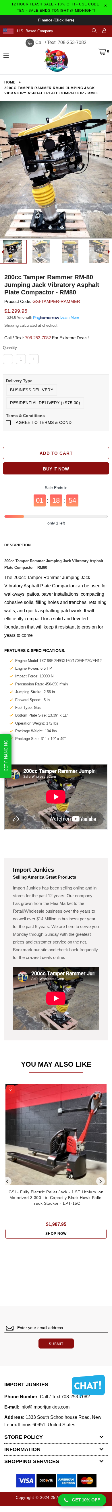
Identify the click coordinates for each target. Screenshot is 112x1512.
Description (17, 545)
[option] (41, 251)
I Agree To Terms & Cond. (43, 422)
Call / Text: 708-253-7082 (60, 42)
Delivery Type (19, 380)
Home (10, 82)
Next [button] (100, 1181)
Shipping (11, 325)
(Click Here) (63, 20)
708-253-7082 (38, 337)
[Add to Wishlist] (10, 1089)
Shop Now (56, 1234)
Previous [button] (7, 1181)
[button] (82, 1500)
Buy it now (56, 468)
